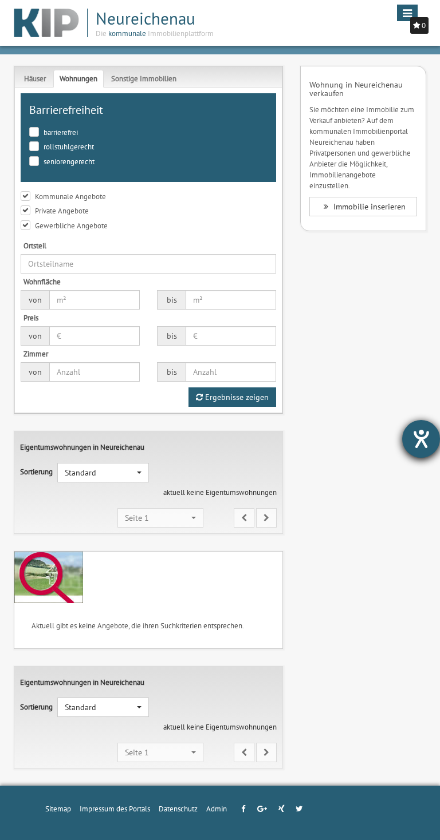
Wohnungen (78, 78)
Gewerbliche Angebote (71, 225)
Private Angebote (62, 210)
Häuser (35, 78)
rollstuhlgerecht (69, 146)
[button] (103, 472)
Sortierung (36, 471)
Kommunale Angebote (70, 196)
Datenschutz (178, 808)
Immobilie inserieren (368, 206)
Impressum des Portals (115, 808)
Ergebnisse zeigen (236, 397)
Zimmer (35, 353)
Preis (30, 317)
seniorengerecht (69, 161)
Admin (216, 808)
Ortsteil (34, 245)
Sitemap (58, 808)
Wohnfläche (42, 281)
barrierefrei (61, 132)
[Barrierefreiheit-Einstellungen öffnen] (421, 439)
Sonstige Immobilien (143, 78)
